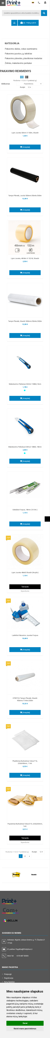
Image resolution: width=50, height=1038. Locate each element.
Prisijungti (8, 974)
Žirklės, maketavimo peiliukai (18, 63)
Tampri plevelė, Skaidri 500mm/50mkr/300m (25, 321)
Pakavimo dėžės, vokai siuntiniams (21, 49)
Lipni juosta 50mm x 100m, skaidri (25, 133)
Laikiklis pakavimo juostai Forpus (25, 635)
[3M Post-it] (16, 874)
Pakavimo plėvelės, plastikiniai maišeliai (23, 58)
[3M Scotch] (34, 874)
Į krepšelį (26, 147)
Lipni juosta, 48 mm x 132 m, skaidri (25, 258)
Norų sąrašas (9, 982)
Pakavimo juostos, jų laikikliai (18, 53)
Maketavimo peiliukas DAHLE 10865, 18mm (25, 447)
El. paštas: (19, 949)
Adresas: (26, 941)
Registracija (8, 978)
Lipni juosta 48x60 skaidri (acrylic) (25, 572)
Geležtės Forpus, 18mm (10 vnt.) (25, 510)
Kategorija (12, 43)
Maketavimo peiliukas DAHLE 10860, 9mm (25, 384)
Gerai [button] (25, 1023)
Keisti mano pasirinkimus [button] (25, 1029)
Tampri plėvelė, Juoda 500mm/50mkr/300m (25, 196)
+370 (22, 956)
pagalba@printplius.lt (24, 949)
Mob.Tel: (17, 956)
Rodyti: (22, 87)
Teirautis (25, 587)
